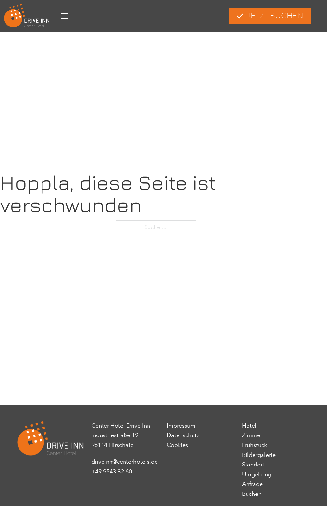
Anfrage (252, 483)
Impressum (181, 425)
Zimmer (252, 435)
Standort (253, 464)
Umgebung (256, 474)
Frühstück (254, 445)
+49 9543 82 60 (111, 471)
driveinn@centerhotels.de (124, 461)
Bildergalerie (259, 454)
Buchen (252, 493)
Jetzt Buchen (275, 16)
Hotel (249, 425)
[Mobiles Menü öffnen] (64, 16)
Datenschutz (183, 435)
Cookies (177, 445)
